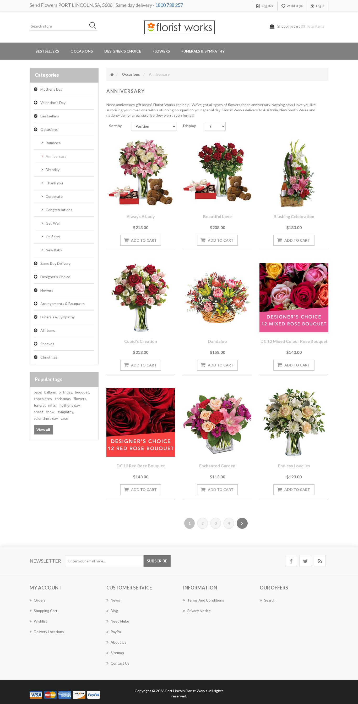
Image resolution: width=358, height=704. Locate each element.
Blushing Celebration (294, 216)
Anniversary (56, 156)
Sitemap (117, 652)
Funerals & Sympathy (203, 51)
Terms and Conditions (205, 600)
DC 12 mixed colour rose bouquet (294, 341)
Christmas (48, 357)
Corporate (54, 196)
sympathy (65, 412)
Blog (114, 610)
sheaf (39, 412)
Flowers (46, 290)
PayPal (116, 631)
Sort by (115, 125)
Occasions (49, 129)
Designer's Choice (122, 51)
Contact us (120, 663)
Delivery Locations (49, 631)
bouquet (82, 392)
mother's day (69, 405)
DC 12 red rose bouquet (141, 465)
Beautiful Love (217, 216)
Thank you (54, 183)
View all (43, 429)
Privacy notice (199, 610)
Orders (40, 600)
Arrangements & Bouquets (62, 303)
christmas (63, 398)
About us (118, 642)
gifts (52, 405)
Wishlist (40, 621)
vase (64, 418)
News (115, 600)
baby (38, 392)
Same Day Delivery (55, 263)
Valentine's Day (53, 102)
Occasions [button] (81, 51)
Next (242, 523)
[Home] (112, 74)
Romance (53, 143)
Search (269, 600)
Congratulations (59, 210)
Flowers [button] (161, 51)
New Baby (54, 250)
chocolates (43, 398)
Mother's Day (51, 89)
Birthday (52, 169)
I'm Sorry (53, 236)
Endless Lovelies (294, 465)
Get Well (53, 223)
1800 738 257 (169, 5)
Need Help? (120, 621)
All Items (47, 330)
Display (189, 125)
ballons (50, 392)
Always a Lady (141, 216)
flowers (80, 398)
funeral (40, 405)
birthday (66, 392)
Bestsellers (47, 51)
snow (50, 412)
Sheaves (47, 343)
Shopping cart (45, 610)
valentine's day (46, 418)
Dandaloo (217, 341)
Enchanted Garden (217, 465)
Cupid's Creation (140, 341)
